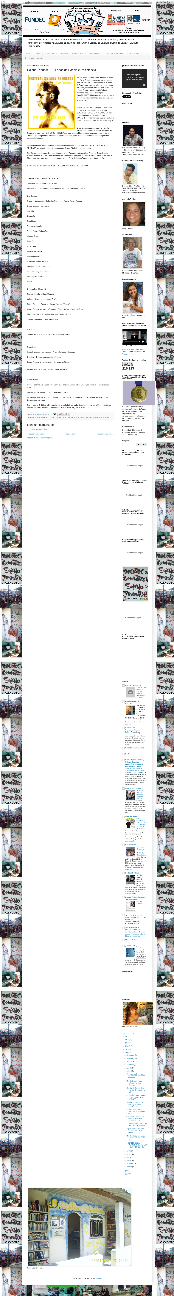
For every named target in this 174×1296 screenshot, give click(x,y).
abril (128, 1157)
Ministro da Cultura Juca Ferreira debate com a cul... (135, 1090)
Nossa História (51, 53)
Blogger (98, 1278)
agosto (129, 1068)
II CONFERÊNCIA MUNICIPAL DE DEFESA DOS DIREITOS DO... (136, 1145)
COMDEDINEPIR (131, 817)
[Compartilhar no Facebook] (66, 414)
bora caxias (50, 417)
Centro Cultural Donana (134, 788)
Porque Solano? (79, 53)
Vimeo (124, 354)
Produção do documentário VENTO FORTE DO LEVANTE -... (136, 1097)
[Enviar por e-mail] (58, 414)
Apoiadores (134, 53)
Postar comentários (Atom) (43, 438)
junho (129, 1151)
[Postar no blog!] (61, 414)
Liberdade (139, 948)
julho (129, 1071)
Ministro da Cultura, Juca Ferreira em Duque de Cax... (135, 1138)
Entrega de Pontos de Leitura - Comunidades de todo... (135, 1111)
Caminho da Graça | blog (134, 748)
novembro (131, 1058)
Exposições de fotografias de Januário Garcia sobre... (135, 1131)
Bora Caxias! (130, 728)
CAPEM (128, 754)
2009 (127, 1052)
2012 (127, 1043)
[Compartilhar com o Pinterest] (69, 414)
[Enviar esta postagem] (54, 414)
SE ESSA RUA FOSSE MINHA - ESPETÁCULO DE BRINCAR (135, 917)
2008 (127, 1171)
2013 (127, 1040)
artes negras (41, 417)
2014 (127, 1036)
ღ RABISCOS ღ (131, 946)
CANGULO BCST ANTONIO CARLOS (67, 417)
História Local (96, 53)
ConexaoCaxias (131, 845)
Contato (37, 53)
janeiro (129, 1167)
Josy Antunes (138, 352)
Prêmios (64, 53)
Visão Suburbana (131, 940)
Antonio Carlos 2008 (133, 685)
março (129, 1160)
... (137, 875)
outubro (130, 1062)
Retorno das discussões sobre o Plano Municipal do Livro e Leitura (141, 851)
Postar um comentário (39, 429)
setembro (130, 1065)
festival (91, 417)
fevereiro (130, 1164)
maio (129, 1154)
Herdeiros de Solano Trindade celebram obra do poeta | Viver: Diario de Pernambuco (135, 934)
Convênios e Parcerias (115, 53)
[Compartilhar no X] (64, 414)
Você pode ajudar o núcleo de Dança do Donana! (139, 794)
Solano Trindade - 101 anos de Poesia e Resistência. (134, 1104)
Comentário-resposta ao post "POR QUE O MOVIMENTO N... (135, 1119)
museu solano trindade (101, 417)
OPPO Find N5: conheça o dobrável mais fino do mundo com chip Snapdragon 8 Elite (134, 770)
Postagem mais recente (36, 434)
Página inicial (71, 434)
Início (27, 53)
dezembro (131, 1055)
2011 (127, 1046)
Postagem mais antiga (105, 434)
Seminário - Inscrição (34, 58)
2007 (127, 1174)
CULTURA (84, 417)
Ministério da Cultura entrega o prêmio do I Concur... (135, 1083)
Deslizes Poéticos (132, 873)
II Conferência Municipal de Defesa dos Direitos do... (136, 1125)
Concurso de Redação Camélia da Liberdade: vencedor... (135, 1076)
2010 (127, 1049)
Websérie (128, 922)
